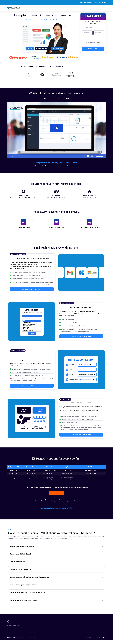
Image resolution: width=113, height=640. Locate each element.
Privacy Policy (88, 637)
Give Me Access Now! (93, 48)
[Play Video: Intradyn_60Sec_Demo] (56, 128)
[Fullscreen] (92, 156)
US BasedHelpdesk (39, 410)
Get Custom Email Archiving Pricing (31, 289)
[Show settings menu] (88, 156)
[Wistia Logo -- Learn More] (100, 156)
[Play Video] (9, 156)
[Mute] (84, 156)
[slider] (48, 156)
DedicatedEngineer (24, 410)
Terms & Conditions (100, 637)
